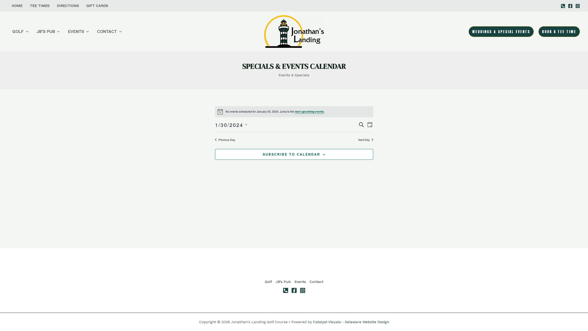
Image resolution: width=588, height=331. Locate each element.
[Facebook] (570, 6)
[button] (26, 31)
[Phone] (285, 290)
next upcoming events (309, 111)
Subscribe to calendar (291, 154)
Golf (268, 282)
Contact (316, 282)
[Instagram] (577, 6)
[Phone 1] (563, 6)
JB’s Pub (283, 282)
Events (300, 282)
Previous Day (226, 140)
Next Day (364, 140)
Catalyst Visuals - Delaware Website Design (351, 322)
